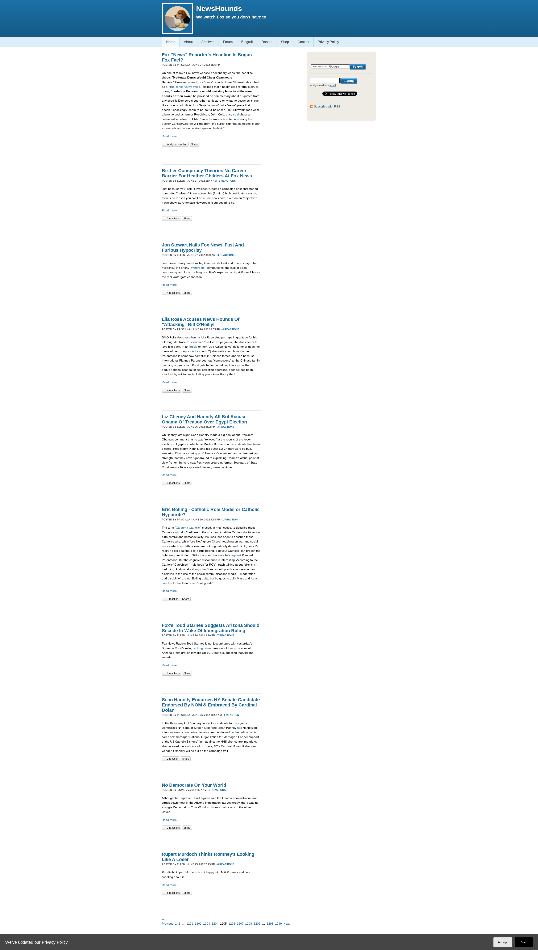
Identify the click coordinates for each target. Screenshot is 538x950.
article (193, 346)
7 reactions (225, 635)
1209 (257, 923)
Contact (303, 42)
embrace (190, 746)
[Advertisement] (211, 155)
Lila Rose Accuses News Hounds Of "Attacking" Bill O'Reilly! (200, 322)
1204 (215, 923)
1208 (248, 923)
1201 (189, 923)
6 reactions (225, 864)
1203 (206, 923)
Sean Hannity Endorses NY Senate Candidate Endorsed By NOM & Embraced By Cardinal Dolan (211, 705)
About (188, 42)
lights (254, 578)
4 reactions (226, 255)
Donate (266, 42)
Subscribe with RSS (327, 106)
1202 (198, 923)
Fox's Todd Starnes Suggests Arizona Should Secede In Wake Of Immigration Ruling (210, 628)
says (198, 569)
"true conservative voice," (185, 86)
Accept (503, 942)
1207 (240, 923)
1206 (231, 923)
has (240, 727)
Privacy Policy (328, 42)
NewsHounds (219, 8)
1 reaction (230, 519)
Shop (285, 42)
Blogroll (247, 42)
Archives (207, 42)
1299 (278, 923)
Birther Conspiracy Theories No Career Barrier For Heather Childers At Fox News (207, 173)
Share (194, 144)
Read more (169, 136)
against (236, 555)
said (236, 114)
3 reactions (225, 426)
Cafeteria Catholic (188, 527)
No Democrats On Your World (194, 785)
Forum (228, 42)
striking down (202, 648)
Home (170, 42)
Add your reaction (177, 144)
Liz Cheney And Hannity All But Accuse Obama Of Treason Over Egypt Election (204, 419)
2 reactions (227, 180)
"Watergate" (198, 267)
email (333, 85)
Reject (524, 942)
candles (167, 583)
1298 (270, 923)
